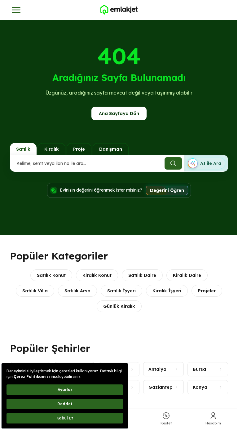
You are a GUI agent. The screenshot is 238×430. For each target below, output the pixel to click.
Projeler (207, 291)
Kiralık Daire (187, 275)
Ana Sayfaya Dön (119, 113)
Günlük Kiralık (119, 306)
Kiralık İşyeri (166, 291)
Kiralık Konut (97, 275)
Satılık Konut (51, 275)
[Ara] (173, 163)
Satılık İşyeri (121, 291)
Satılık (23, 149)
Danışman (110, 149)
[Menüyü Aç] (16, 10)
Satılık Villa (35, 291)
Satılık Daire (142, 275)
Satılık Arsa (77, 291)
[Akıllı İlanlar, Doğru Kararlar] (119, 10)
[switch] (206, 163)
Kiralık (51, 149)
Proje (79, 149)
